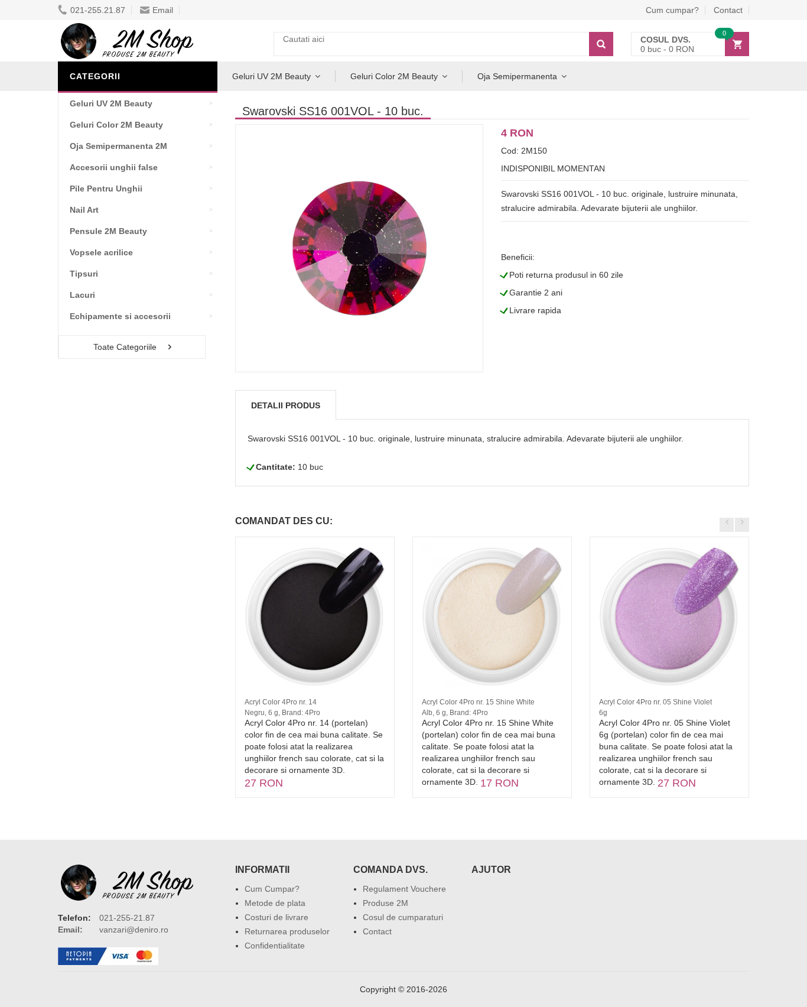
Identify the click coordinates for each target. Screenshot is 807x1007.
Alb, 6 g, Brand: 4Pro (455, 713)
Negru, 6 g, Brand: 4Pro (282, 713)
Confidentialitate (275, 945)
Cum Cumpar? (272, 889)
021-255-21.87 (127, 917)
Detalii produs (285, 405)
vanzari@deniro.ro (133, 929)
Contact (728, 10)
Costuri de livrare (276, 917)
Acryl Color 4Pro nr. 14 (281, 702)
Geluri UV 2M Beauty (271, 76)
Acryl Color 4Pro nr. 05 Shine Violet (655, 702)
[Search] (601, 44)
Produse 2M (385, 903)
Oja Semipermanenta (517, 76)
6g (603, 713)
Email (162, 10)
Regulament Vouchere (404, 889)
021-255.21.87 (97, 10)
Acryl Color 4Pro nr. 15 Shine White (478, 702)
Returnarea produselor (287, 931)
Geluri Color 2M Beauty (394, 76)
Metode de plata (275, 903)
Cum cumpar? (672, 10)
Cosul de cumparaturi (403, 917)
